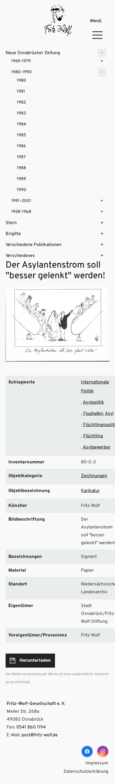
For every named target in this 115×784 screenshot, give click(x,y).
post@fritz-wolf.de (39, 735)
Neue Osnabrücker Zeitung (33, 53)
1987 (21, 157)
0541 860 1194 (31, 727)
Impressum (96, 763)
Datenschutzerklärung (86, 771)
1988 (21, 168)
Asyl (109, 414)
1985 (21, 135)
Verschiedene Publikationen (33, 245)
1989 (21, 179)
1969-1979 (21, 61)
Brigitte (13, 234)
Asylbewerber (97, 447)
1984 (21, 124)
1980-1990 (21, 72)
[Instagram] (102, 751)
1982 (21, 102)
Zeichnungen (94, 476)
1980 (21, 80)
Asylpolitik (93, 402)
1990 (21, 190)
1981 (21, 91)
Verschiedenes (20, 256)
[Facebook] (87, 751)
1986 (21, 146)
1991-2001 (21, 201)
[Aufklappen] (102, 53)
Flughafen (93, 414)
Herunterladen (35, 660)
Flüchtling (93, 436)
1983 (21, 113)
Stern (11, 223)
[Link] (57, 21)
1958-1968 (21, 212)
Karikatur (90, 491)
